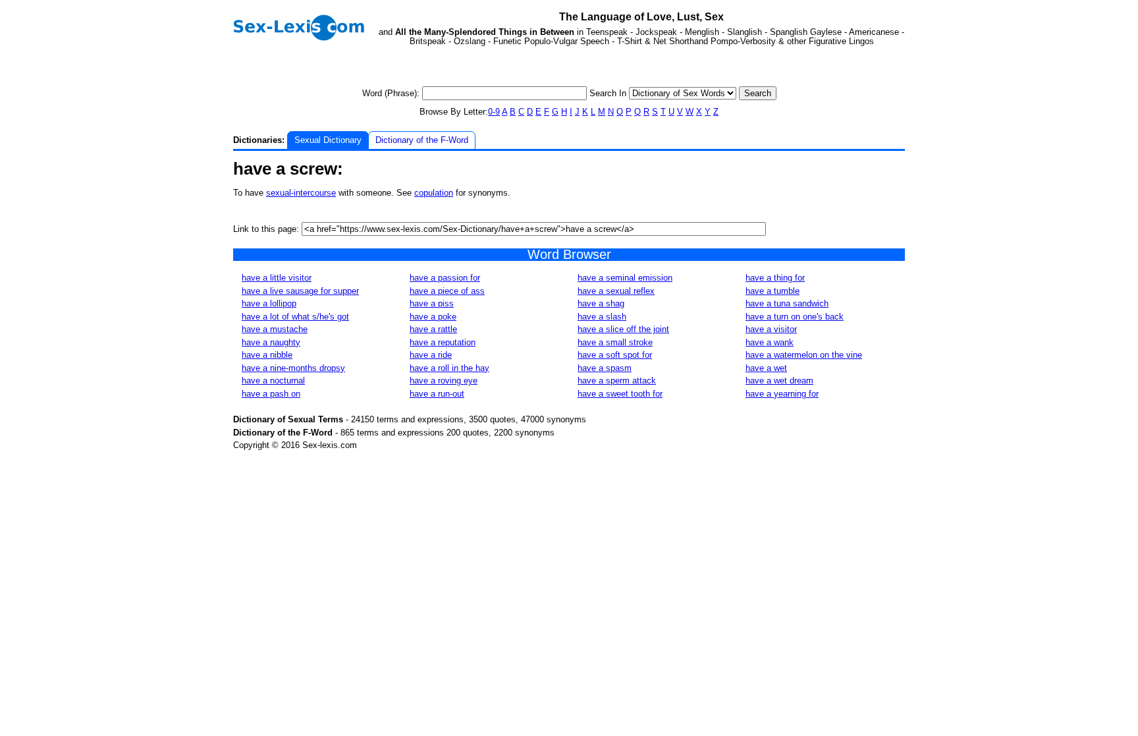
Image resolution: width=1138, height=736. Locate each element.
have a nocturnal (273, 380)
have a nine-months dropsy (293, 368)
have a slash (602, 317)
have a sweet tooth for (620, 394)
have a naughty (271, 342)
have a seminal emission (625, 278)
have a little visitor (277, 278)
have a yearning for (782, 394)
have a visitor (771, 329)
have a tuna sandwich (786, 303)
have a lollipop (269, 303)
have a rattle (433, 329)
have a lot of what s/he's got (295, 317)
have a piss (432, 303)
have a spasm (605, 368)
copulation (433, 193)
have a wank (769, 342)
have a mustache (275, 329)
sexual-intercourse (301, 193)
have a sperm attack (617, 380)
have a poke (433, 317)
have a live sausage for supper (300, 291)
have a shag (601, 303)
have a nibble (267, 355)
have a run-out (437, 394)
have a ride (431, 355)
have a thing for (775, 278)
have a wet (766, 368)
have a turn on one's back (794, 317)
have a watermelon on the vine (803, 355)
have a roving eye (443, 380)
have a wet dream (779, 380)
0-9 (494, 112)
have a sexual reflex (616, 291)
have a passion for (445, 278)
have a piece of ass (447, 291)
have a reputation (442, 342)
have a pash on (271, 394)
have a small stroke (615, 342)
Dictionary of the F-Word (421, 140)
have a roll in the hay (449, 368)
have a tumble (772, 291)
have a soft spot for (615, 355)
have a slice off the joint (623, 329)
